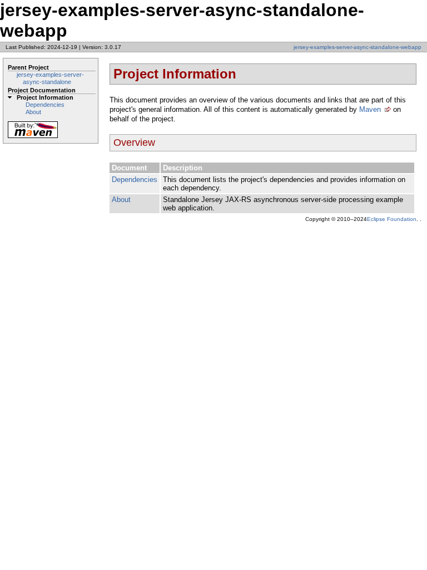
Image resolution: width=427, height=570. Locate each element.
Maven (370, 109)
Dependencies (45, 104)
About (33, 112)
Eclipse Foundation (391, 219)
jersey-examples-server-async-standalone (50, 78)
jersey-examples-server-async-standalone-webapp (357, 47)
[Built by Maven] (33, 137)
